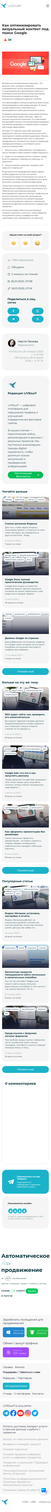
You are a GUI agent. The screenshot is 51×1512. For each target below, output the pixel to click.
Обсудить (17, 267)
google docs (11, 555)
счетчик (9, 893)
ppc (44, 749)
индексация (11, 694)
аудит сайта (17, 690)
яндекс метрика (13, 889)
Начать (32, 1291)
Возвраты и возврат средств (22, 1444)
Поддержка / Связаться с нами (21, 1372)
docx (29, 559)
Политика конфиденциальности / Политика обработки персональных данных (25, 1482)
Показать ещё (25, 671)
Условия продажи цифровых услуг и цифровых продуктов (22, 1456)
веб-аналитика (31, 889)
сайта (21, 948)
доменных (20, 614)
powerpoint (36, 807)
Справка (8, 1367)
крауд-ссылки (12, 1009)
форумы (42, 1009)
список (8, 618)
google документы (28, 555)
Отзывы (7, 1394)
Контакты (38, 1394)
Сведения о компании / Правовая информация (25, 1464)
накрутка (31, 948)
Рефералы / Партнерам (17, 1378)
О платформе (22, 1394)
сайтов (8, 614)
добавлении (34, 614)
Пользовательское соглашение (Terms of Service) (23, 1472)
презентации (11, 807)
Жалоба (19, 1367)
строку (31, 499)
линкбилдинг (28, 1009)
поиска (40, 499)
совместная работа (14, 559)
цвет (7, 812)
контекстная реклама (29, 749)
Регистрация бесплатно (23, 475)
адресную (20, 499)
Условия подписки (15, 1449)
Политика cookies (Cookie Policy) (24, 1490)
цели (18, 893)
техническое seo (34, 690)
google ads (10, 749)
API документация (16, 1386)
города (8, 499)
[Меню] (47, 6)
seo (6, 690)
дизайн (24, 807)
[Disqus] (25, 1124)
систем (42, 948)
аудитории (10, 948)
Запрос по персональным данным (25, 1439)
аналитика (10, 753)
